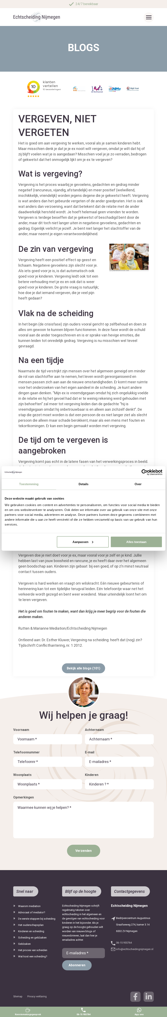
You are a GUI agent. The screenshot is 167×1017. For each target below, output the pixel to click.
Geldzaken (24, 943)
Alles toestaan (136, 541)
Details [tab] (84, 484)
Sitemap (17, 996)
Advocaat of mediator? (31, 912)
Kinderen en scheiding (31, 931)
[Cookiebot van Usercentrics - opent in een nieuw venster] (144, 472)
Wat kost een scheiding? (32, 956)
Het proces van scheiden (32, 950)
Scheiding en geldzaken (32, 937)
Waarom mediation (29, 906)
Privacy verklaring (37, 996)
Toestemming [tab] (28, 484)
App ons (139, 1014)
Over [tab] (138, 484)
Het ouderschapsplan (31, 925)
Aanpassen (80, 541)
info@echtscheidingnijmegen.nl (134, 949)
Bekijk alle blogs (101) (83, 668)
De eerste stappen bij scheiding (36, 918)
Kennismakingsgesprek (28, 1014)
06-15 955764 (83, 1014)
